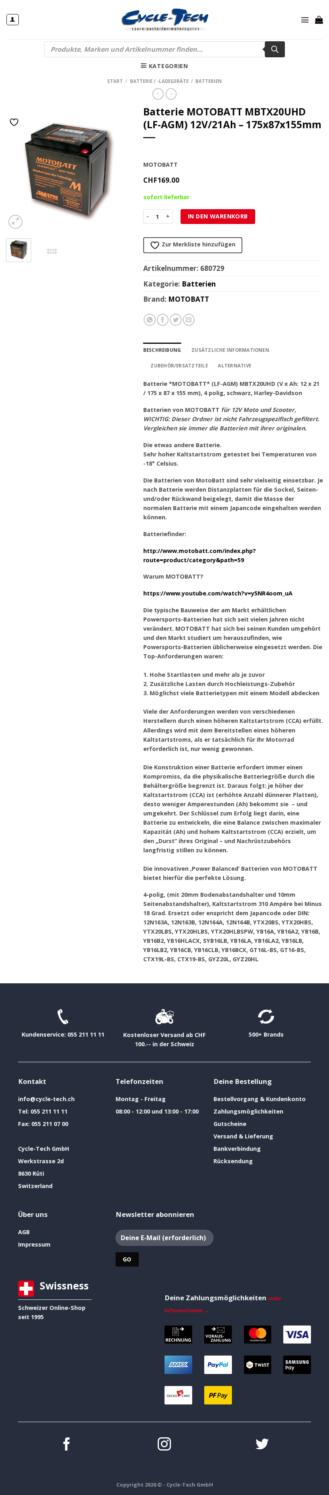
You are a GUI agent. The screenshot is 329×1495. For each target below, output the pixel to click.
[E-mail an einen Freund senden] (189, 320)
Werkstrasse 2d (41, 1161)
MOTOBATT (188, 299)
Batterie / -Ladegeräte (159, 81)
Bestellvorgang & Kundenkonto (259, 1099)
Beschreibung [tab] (162, 350)
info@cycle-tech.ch (46, 1099)
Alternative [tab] (234, 366)
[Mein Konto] (12, 20)
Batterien (208, 81)
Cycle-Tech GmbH (43, 1148)
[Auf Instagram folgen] (164, 1445)
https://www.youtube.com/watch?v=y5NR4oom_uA (217, 593)
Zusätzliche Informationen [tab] (230, 350)
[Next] (118, 167)
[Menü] (305, 19)
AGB (24, 1232)
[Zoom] (15, 222)
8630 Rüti (31, 1173)
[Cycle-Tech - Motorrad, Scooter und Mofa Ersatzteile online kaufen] (164, 19)
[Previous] (18, 167)
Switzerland (35, 1186)
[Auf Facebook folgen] (66, 1445)
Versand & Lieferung (243, 1136)
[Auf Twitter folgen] (262, 1445)
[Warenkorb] (319, 19)
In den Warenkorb (218, 216)
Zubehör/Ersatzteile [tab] (178, 366)
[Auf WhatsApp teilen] (150, 320)
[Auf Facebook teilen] (163, 320)
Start (115, 81)
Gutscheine (229, 1124)
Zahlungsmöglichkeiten (248, 1111)
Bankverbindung (237, 1148)
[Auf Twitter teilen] (176, 320)
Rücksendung (233, 1161)
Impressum (34, 1244)
